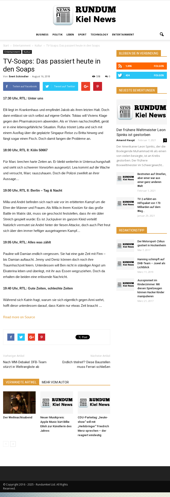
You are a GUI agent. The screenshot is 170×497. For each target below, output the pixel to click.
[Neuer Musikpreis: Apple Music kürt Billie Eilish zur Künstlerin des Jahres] (56, 402)
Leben (70, 34)
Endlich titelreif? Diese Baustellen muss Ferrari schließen (86, 364)
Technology (99, 34)
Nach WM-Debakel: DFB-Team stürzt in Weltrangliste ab (24, 364)
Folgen (159, 66)
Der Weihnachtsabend (17, 417)
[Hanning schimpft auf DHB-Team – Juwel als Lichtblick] (125, 263)
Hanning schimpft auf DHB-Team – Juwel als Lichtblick (151, 263)
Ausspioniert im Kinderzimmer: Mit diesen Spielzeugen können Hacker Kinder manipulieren (150, 288)
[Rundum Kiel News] (85, 15)
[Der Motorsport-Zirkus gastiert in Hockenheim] (125, 245)
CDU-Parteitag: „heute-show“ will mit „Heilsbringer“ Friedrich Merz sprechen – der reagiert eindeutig (93, 426)
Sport (82, 34)
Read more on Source (19, 317)
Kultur (27, 51)
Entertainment (123, 34)
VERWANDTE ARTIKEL (21, 382)
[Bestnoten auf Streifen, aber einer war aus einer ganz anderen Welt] (125, 178)
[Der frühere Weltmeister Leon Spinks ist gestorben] (141, 111)
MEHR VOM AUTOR (55, 382)
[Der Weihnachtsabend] (19, 402)
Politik (57, 34)
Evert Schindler (19, 76)
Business (42, 34)
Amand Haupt (125, 140)
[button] (161, 34)
